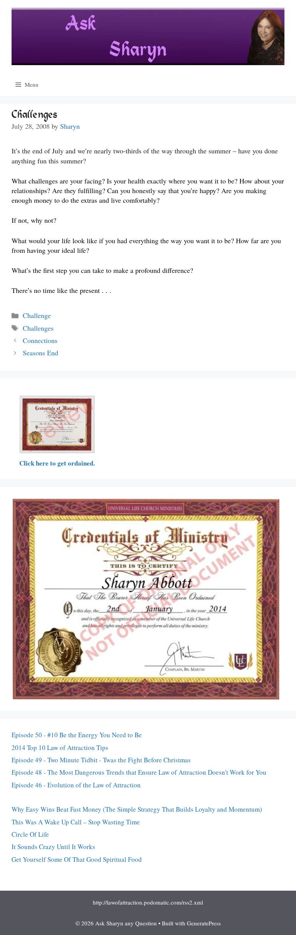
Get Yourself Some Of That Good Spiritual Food (77, 859)
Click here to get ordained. (57, 463)
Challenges (38, 328)
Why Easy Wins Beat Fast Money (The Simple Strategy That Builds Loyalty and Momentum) (137, 809)
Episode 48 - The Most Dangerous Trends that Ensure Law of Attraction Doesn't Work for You (139, 772)
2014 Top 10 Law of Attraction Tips (60, 747)
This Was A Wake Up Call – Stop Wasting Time (76, 821)
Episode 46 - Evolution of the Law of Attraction (76, 784)
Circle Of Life (30, 834)
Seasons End (40, 352)
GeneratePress (204, 923)
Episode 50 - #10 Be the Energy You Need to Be (77, 734)
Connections (40, 340)
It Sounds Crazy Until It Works (53, 846)
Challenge (37, 315)
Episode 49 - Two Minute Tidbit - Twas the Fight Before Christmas (101, 759)
